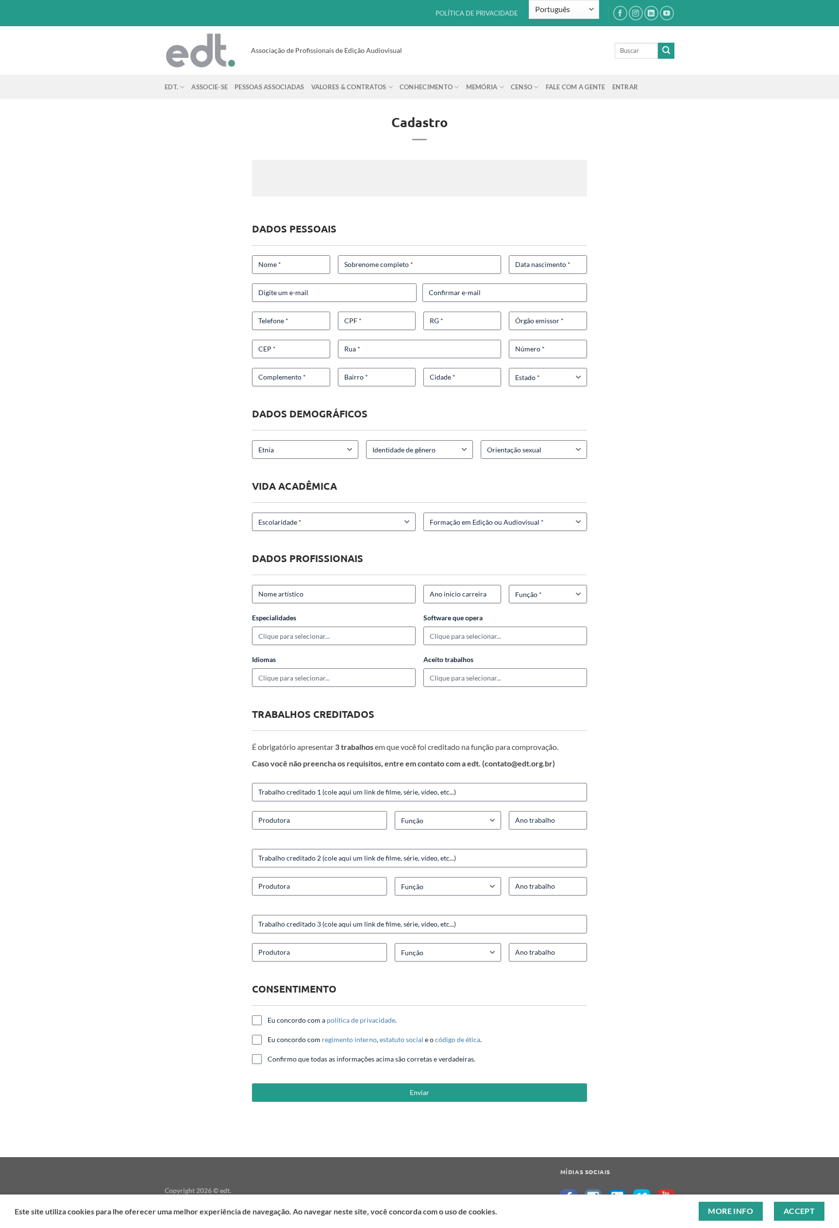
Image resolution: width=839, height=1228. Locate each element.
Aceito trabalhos (448, 659)
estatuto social (401, 1039)
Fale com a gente (575, 87)
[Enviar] (666, 51)
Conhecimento (426, 87)
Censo (521, 87)
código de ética (457, 1039)
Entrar (625, 87)
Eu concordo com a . (332, 1020)
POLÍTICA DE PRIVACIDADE (477, 13)
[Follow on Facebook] (620, 13)
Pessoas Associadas (269, 87)
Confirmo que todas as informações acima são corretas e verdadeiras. (371, 1059)
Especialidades (274, 618)
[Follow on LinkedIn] (651, 13)
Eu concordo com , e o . (375, 1039)
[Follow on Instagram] (636, 13)
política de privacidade (361, 1020)
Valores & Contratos (348, 87)
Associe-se (209, 87)
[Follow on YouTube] (667, 13)
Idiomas (264, 659)
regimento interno (349, 1039)
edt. (171, 87)
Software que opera (453, 618)
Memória (482, 87)
